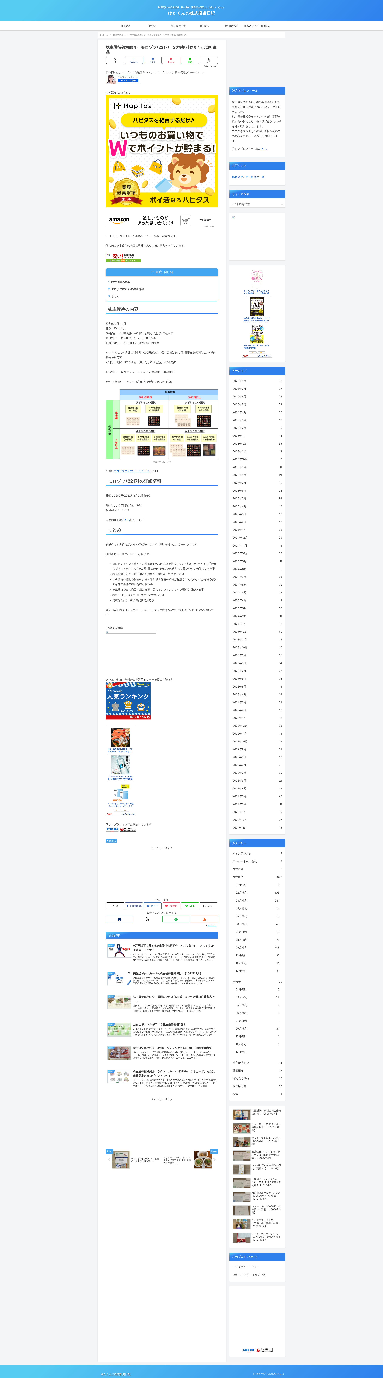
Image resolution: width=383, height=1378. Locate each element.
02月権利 (257, 892)
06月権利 (257, 924)
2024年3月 (257, 608)
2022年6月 (257, 772)
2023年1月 (257, 717)
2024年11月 (257, 545)
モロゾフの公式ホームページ (131, 471)
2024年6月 (257, 584)
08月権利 (257, 939)
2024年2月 (257, 616)
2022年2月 (257, 804)
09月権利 (257, 947)
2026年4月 (257, 412)
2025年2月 (257, 522)
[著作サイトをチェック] (119, 919)
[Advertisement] (162, 871)
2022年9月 (257, 749)
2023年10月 (257, 647)
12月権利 (257, 971)
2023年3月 (257, 702)
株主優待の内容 (120, 282)
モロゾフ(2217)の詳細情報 (127, 289)
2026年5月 (257, 404)
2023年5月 (257, 686)
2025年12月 (257, 443)
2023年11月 (257, 639)
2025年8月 (257, 474)
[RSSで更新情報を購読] (204, 919)
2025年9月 (257, 467)
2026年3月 (257, 420)
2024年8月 (257, 569)
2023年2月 (257, 710)
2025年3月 (257, 514)
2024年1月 (257, 623)
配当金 (257, 981)
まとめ (115, 296)
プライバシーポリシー (246, 1266)
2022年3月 (257, 796)
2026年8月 (257, 381)
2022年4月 (257, 788)
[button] (209, 60)
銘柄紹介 (112, 841)
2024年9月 (257, 561)
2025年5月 (257, 498)
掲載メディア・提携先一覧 (248, 177)
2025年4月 (257, 506)
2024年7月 (257, 576)
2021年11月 (257, 827)
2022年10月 (257, 741)
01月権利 (257, 884)
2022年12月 (257, 725)
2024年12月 (257, 537)
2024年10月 (257, 553)
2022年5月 (257, 780)
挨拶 (257, 1094)
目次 (159, 272)
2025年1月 (257, 529)
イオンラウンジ (257, 853)
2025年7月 (257, 482)
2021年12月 (257, 819)
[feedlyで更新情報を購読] (176, 919)
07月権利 (257, 931)
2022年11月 (257, 733)
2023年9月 (257, 655)
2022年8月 (257, 757)
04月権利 (257, 908)
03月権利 (257, 900)
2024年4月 (257, 600)
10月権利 (257, 955)
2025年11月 (257, 451)
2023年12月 (257, 631)
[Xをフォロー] (147, 919)
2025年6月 (257, 490)
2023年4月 (257, 694)
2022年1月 (257, 812)
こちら (126, 519)
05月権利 (257, 916)
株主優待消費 (257, 1062)
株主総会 (257, 869)
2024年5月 (257, 592)
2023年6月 (257, 678)
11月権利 (257, 963)
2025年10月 (257, 459)
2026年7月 (257, 388)
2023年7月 (257, 670)
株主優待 (257, 877)
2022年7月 (257, 765)
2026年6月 (257, 396)
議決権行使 (257, 1086)
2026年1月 (257, 435)
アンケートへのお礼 (257, 861)
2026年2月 (257, 428)
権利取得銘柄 (257, 1078)
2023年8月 (257, 663)
